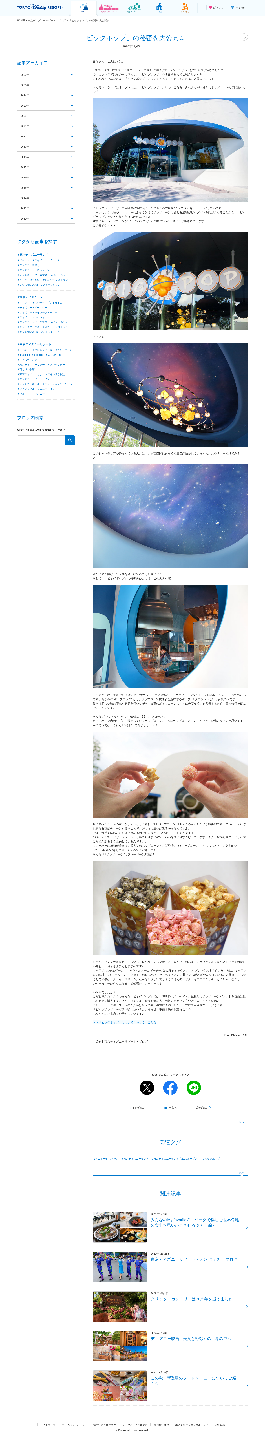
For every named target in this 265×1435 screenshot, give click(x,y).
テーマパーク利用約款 (135, 1424)
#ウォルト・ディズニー (31, 393)
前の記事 (139, 1107)
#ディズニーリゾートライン (34, 379)
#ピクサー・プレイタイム (47, 302)
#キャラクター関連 (29, 279)
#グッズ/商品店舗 (28, 284)
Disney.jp (220, 1424)
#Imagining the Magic (30, 354)
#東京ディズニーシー (32, 297)
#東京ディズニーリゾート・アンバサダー (41, 364)
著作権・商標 (161, 1424)
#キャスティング (27, 359)
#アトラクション (50, 284)
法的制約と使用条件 (104, 1424)
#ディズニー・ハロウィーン (34, 270)
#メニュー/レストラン (106, 1158)
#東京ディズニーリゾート (34, 344)
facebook (170, 1088)
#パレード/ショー (60, 275)
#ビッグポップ (211, 1158)
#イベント (24, 260)
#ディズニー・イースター (47, 260)
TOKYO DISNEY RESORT (40, 7)
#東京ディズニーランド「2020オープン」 (176, 1158)
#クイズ (55, 388)
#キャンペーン (64, 350)
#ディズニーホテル (29, 384)
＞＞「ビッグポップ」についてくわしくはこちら (124, 1022)
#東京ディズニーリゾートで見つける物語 (41, 374)
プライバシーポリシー (74, 1424)
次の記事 (202, 1107)
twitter (147, 1088)
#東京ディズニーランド (135, 1158)
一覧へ (173, 1107)
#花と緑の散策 (26, 369)
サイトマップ (48, 1424)
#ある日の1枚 (53, 354)
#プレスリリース (42, 350)
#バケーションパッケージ (57, 384)
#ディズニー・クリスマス (32, 275)
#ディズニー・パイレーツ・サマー (37, 312)
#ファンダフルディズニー (32, 388)
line (194, 1088)
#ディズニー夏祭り (29, 265)
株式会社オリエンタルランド (191, 1424)
